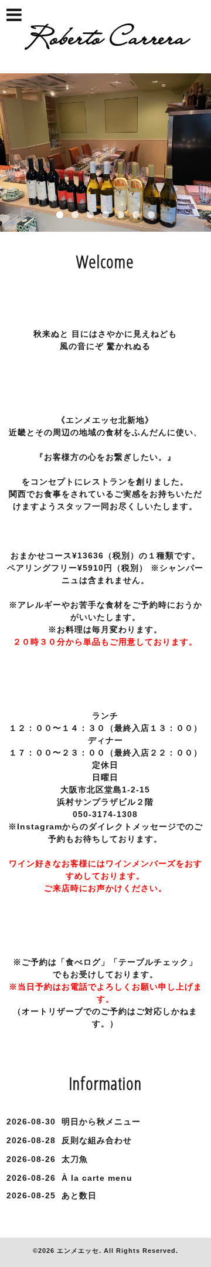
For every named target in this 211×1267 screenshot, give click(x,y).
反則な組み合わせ (97, 1140)
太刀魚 (75, 1159)
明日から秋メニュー (101, 1121)
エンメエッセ (78, 1250)
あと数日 (79, 1195)
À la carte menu (97, 1178)
